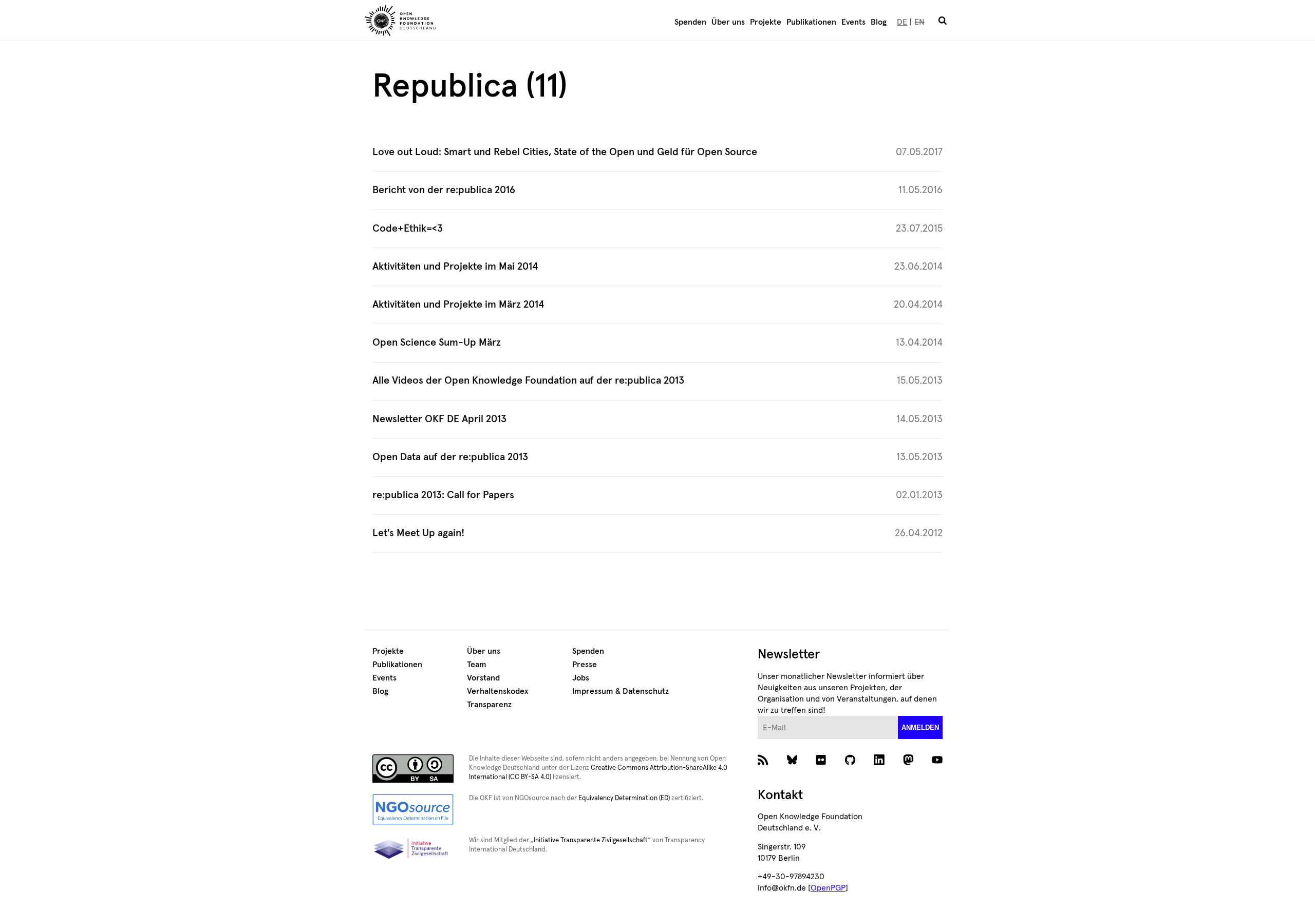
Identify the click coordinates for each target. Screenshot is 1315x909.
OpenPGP (828, 888)
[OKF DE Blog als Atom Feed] (763, 762)
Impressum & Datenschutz (620, 691)
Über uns (728, 22)
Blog (879, 22)
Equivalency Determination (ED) (624, 798)
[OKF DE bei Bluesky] (792, 762)
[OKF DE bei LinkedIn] (879, 762)
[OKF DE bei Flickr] (821, 762)
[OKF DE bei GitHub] (850, 762)
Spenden (690, 22)
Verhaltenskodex (497, 691)
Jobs (580, 678)
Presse (584, 664)
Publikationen (811, 22)
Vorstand (483, 678)
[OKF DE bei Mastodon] (908, 762)
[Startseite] (460, 22)
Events (853, 22)
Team (476, 664)
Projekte (765, 22)
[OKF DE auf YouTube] (937, 762)
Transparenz (489, 704)
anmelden (920, 727)
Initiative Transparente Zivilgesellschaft (591, 840)
